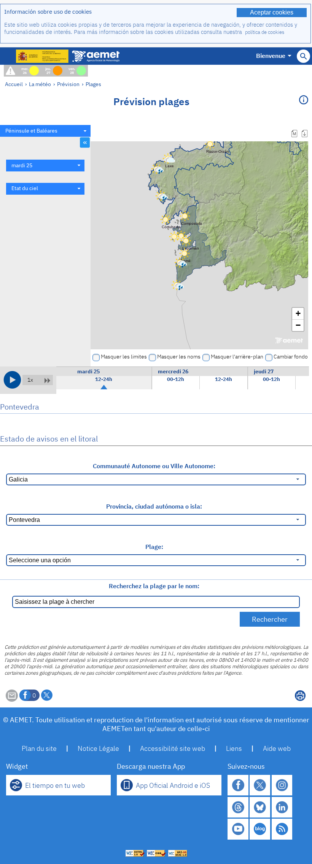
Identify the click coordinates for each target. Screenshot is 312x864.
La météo (40, 84)
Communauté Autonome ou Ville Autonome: (154, 466)
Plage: (154, 546)
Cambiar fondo (291, 356)
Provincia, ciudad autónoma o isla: (154, 506)
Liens (234, 748)
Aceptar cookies (271, 12)
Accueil (14, 84)
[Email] (12, 699)
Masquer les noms (179, 356)
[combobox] (45, 131)
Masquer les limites (124, 356)
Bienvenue (270, 55)
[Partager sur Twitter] (47, 695)
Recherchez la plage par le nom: (154, 586)
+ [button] (298, 313)
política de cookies (264, 32)
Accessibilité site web (172, 748)
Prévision (68, 84)
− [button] (298, 325)
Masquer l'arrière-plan (237, 356)
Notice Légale (98, 748)
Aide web (277, 748)
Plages (93, 84)
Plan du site (39, 748)
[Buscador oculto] (303, 56)
